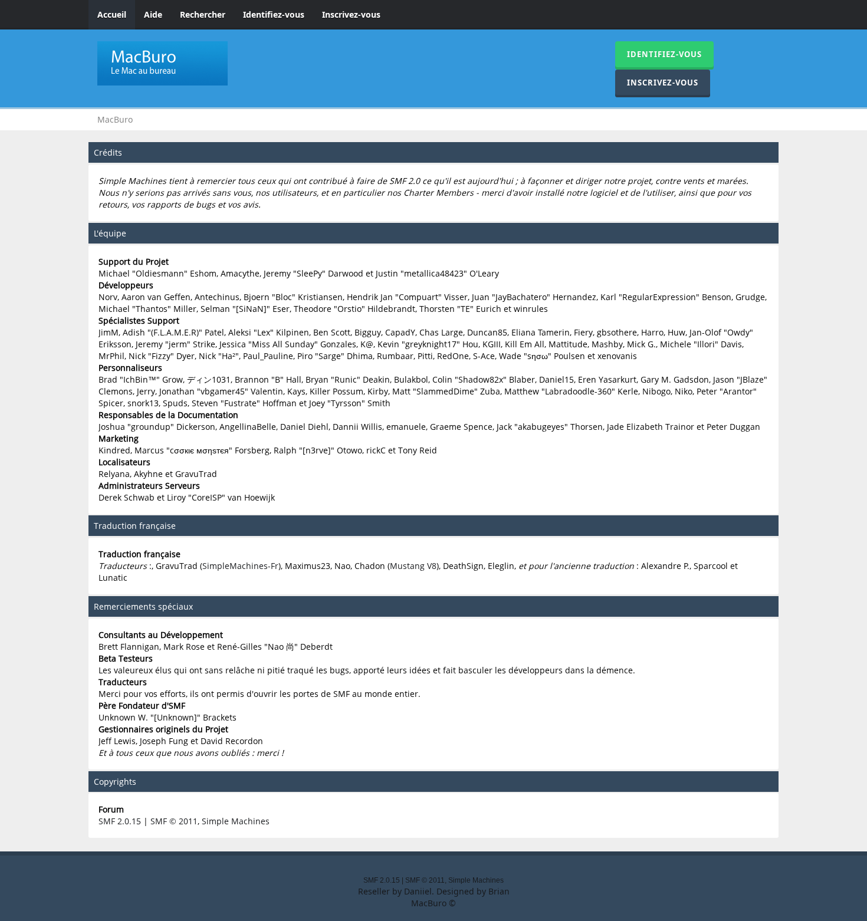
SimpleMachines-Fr (240, 565)
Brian (499, 891)
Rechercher (202, 14)
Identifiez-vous (273, 14)
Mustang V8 (413, 565)
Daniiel (418, 891)
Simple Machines (236, 821)
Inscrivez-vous (351, 14)
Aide (153, 14)
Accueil (111, 14)
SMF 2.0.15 (119, 821)
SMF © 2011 (174, 821)
